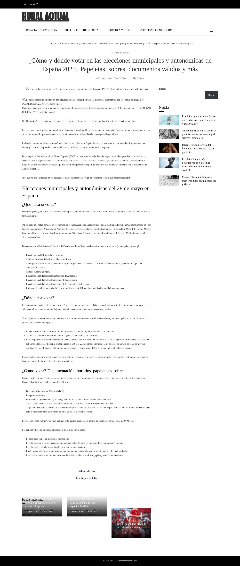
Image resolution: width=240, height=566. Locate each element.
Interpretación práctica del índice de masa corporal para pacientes (198, 149)
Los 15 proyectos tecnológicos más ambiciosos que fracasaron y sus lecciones (199, 120)
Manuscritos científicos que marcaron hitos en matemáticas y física (199, 181)
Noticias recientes (120, 53)
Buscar (162, 89)
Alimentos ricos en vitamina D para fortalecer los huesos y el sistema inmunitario (199, 134)
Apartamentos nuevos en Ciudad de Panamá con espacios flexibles (83, 502)
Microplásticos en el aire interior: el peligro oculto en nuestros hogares (40, 502)
